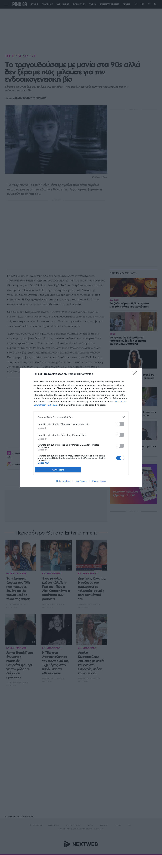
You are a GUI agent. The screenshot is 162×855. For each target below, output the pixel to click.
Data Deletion (63, 481)
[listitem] (81, 417)
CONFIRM (58, 470)
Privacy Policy (99, 481)
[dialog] (81, 427)
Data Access (81, 481)
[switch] (120, 424)
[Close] (136, 374)
